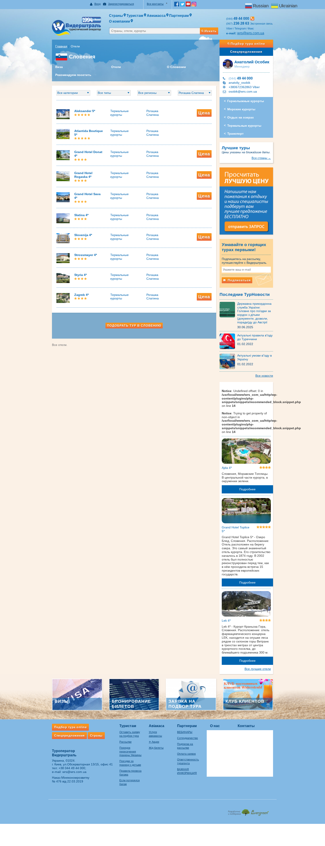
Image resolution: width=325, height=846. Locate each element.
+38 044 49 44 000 (72, 768)
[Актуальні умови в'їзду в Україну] (228, 361)
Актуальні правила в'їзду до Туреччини (255, 337)
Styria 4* (80, 275)
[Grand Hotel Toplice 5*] (246, 511)
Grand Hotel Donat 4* (88, 153)
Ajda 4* (227, 468)
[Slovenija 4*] (63, 238)
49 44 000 (241, 78)
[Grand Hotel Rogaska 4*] (63, 176)
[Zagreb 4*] (63, 297)
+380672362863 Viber (244, 87)
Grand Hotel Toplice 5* (235, 529)
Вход (97, 4)
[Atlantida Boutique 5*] (63, 134)
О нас (215, 726)
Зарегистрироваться (121, 4)
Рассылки (125, 741)
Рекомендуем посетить (73, 75)
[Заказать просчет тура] (246, 203)
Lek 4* (226, 620)
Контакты (246, 726)
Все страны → (261, 158)
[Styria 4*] (63, 277)
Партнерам (187, 726)
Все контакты (155, 4)
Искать (211, 31)
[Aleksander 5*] (63, 114)
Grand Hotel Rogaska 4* (83, 175)
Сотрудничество (187, 738)
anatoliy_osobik (239, 82)
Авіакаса (156, 726)
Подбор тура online (248, 43)
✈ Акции (154, 741)
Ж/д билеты (156, 747)
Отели (116, 67)
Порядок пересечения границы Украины (130, 751)
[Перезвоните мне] (252, 18)
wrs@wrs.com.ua (250, 33)
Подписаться (239, 280)
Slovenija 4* (83, 235)
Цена (204, 113)
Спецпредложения (246, 51)
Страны (96, 735)
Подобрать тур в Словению (134, 325)
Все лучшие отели (258, 669)
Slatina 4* (81, 215)
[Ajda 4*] (246, 452)
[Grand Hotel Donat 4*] (63, 155)
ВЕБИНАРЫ (184, 732)
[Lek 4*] (246, 604)
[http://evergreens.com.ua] (248, 811)
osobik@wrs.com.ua (243, 91)
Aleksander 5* (84, 111)
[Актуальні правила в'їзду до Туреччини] (228, 341)
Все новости (264, 375)
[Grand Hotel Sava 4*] (63, 197)
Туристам (127, 726)
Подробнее (247, 489)
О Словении (176, 67)
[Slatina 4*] (63, 218)
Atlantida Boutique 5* (88, 132)
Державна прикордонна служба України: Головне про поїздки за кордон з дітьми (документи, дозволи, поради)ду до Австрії (254, 313)
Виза (59, 67)
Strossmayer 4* (85, 255)
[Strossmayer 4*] (63, 258)
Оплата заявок (186, 753)
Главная (61, 46)
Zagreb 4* (81, 295)
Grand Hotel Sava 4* (87, 196)
